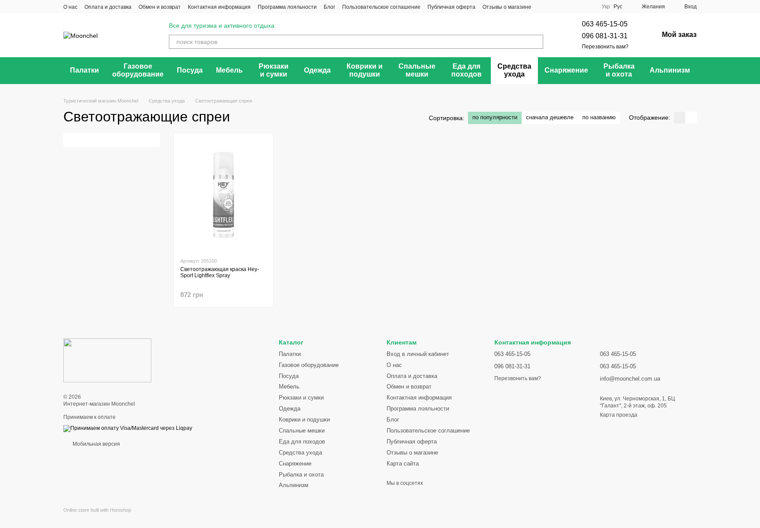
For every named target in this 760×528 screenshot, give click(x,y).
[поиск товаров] (536, 42)
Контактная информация (219, 7)
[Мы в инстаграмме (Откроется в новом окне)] (564, 6)
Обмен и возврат (160, 7)
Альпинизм (670, 70)
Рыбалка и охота (619, 70)
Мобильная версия (95, 444)
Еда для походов (466, 70)
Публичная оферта (451, 7)
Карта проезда (618, 415)
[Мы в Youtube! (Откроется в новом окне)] (554, 6)
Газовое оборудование (138, 70)
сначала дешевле (550, 117)
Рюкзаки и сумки (274, 70)
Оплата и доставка (108, 7)
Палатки (84, 70)
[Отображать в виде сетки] (679, 118)
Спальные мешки (416, 70)
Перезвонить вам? (605, 47)
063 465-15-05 (605, 24)
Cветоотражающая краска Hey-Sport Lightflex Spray (219, 272)
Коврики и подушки (365, 70)
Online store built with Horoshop (97, 510)
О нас (70, 7)
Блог (329, 7)
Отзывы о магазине (506, 7)
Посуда (190, 70)
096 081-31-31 (605, 36)
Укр (606, 6)
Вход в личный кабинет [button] (418, 354)
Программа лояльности (287, 7)
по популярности (494, 117)
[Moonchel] (107, 360)
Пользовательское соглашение (381, 7)
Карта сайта (403, 463)
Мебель (229, 70)
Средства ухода (514, 70)
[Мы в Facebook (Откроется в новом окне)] (543, 6)
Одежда (317, 70)
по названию (599, 117)
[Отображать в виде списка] (691, 118)
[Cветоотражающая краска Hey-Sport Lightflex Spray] (223, 195)
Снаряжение (566, 70)
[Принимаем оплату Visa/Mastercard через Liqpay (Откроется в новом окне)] (127, 428)
